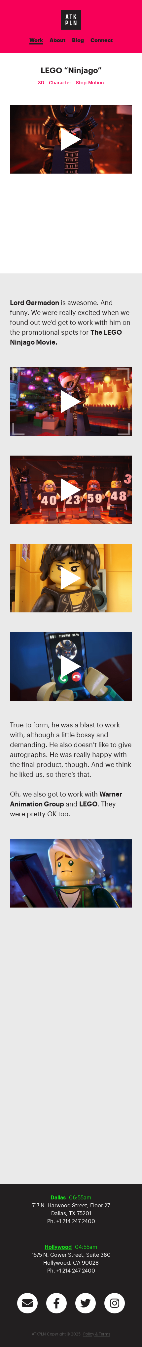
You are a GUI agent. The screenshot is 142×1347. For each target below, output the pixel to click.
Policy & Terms (96, 1334)
